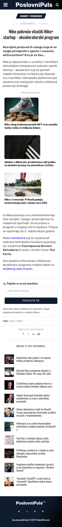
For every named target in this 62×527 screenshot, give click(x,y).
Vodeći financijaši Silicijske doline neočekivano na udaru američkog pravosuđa (33, 398)
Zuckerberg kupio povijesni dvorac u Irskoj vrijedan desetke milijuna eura (34, 384)
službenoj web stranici (17, 269)
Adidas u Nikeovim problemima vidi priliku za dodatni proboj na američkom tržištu (30, 164)
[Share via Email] (38, 334)
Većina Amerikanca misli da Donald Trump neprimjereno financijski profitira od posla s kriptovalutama (36, 412)
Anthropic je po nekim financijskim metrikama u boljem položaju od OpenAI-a (36, 426)
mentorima (18, 238)
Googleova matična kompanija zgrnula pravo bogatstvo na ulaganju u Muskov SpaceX (35, 467)
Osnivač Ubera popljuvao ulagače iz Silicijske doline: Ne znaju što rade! (33, 372)
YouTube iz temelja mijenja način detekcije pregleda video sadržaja (32, 439)
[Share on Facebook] (23, 334)
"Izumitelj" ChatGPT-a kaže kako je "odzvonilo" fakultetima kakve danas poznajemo (34, 481)
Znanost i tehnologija (31, 16)
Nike (11, 321)
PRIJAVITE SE (31, 300)
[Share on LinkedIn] (33, 334)
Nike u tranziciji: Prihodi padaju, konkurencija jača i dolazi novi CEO (25, 201)
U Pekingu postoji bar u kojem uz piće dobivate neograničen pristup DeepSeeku (35, 453)
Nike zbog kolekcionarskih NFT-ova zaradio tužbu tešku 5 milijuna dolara (31, 126)
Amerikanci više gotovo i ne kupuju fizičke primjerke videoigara (33, 359)
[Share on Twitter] (28, 334)
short (19, 321)
